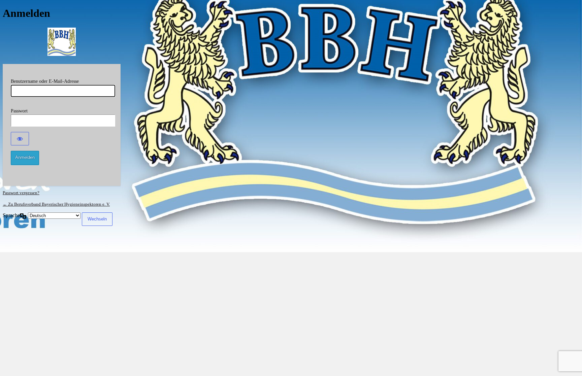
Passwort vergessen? (21, 192)
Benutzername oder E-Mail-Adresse (45, 81)
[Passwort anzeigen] (20, 138)
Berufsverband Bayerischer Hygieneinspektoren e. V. (61, 42)
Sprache (11, 215)
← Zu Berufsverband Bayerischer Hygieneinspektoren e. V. (56, 204)
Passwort (19, 110)
